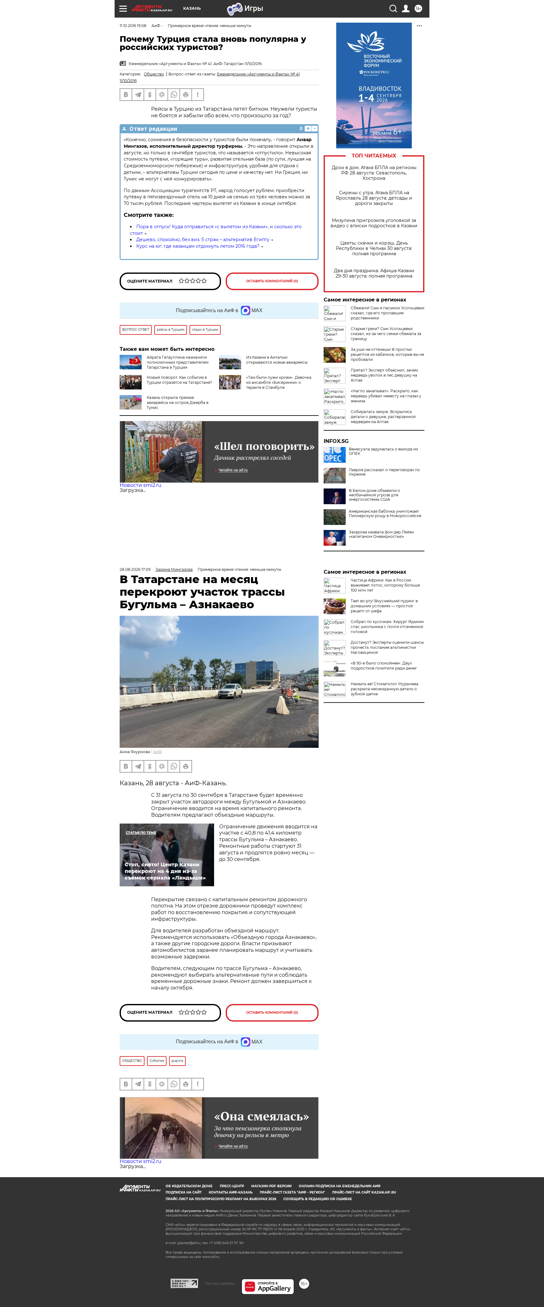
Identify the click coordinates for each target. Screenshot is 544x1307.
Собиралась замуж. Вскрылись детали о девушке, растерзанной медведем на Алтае (383, 416)
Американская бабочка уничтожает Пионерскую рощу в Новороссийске (385, 513)
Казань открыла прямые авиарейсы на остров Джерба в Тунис (177, 402)
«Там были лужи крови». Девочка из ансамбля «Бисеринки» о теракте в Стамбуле (278, 382)
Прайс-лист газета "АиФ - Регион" (292, 1192)
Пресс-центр (232, 1186)
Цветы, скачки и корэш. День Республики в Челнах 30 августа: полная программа (374, 248)
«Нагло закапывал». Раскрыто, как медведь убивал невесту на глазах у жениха (386, 396)
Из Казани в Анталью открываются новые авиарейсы (277, 360)
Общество (154, 74)
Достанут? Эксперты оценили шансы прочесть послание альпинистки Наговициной (387, 647)
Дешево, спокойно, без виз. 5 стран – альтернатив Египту (202, 239)
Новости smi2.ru (141, 485)
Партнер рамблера (220, 1283)
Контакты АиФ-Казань (230, 1192)
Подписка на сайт (183, 1192)
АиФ (157, 751)
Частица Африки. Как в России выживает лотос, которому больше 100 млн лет (385, 585)
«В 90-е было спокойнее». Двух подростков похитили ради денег (384, 665)
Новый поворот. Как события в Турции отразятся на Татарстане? (179, 380)
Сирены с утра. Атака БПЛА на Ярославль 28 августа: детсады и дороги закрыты (374, 198)
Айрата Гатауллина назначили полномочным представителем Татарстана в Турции (177, 362)
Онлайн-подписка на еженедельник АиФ (340, 1186)
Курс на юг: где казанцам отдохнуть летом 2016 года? (197, 246)
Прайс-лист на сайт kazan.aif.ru (364, 1192)
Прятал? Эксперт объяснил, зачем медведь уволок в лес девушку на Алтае (384, 375)
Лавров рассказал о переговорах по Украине (384, 472)
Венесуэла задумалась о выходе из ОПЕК (383, 451)
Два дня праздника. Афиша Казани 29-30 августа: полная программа (374, 273)
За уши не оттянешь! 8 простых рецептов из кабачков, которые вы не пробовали (387, 354)
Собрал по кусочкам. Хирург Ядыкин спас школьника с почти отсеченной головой (387, 626)
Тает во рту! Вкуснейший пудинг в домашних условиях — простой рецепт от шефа (384, 605)
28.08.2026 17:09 (135, 569)
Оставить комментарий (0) (272, 281)
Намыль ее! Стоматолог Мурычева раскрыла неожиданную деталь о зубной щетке (384, 688)
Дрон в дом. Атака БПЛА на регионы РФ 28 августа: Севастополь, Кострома (374, 173)
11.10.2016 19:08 (133, 25)
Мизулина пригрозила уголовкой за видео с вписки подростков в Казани (374, 223)
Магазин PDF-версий (271, 1186)
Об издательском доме (189, 1186)
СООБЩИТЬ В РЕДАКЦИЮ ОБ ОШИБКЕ (317, 1199)
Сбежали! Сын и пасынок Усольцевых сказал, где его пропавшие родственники (387, 313)
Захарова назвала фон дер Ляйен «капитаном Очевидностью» (381, 534)
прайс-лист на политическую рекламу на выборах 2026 (221, 1199)
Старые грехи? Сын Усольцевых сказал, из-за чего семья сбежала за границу (386, 333)
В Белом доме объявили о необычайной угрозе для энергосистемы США (374, 495)
